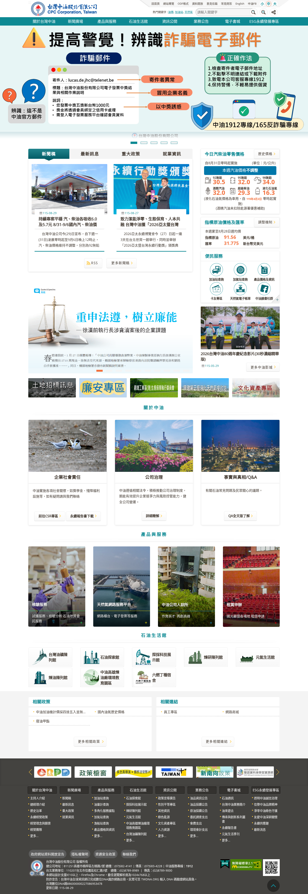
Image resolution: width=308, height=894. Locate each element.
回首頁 (155, 3)
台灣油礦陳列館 (136, 834)
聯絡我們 (129, 854)
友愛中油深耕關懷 (265, 817)
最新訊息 (90, 154)
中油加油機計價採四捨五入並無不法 (63, 712)
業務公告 (201, 21)
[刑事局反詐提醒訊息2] (154, 83)
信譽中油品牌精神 (265, 804)
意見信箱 (212, 3)
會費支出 (196, 823)
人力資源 (164, 830)
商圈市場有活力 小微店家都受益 (109, 371)
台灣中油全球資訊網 (64, 8)
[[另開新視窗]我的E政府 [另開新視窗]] (224, 864)
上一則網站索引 (30, 772)
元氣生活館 (133, 817)
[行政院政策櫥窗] (93, 772)
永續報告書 (229, 828)
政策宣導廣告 (167, 798)
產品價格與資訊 (104, 830)
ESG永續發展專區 (264, 21)
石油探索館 (133, 798)
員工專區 (170, 712)
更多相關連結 (217, 741)
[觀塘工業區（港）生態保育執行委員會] (154, 387)
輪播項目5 (174, 143)
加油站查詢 (101, 798)
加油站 (179, 12)
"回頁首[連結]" (273, 885)
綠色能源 (164, 817)
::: (29, 786)
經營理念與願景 (40, 823)
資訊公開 (169, 21)
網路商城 (232, 712)
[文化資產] (256, 387)
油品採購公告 (199, 804)
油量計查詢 (101, 804)
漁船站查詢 (101, 823)
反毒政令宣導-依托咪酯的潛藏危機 (138, 371)
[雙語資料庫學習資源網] (255, 772)
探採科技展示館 (136, 804)
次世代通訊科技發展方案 (186, 371)
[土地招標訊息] (52, 387)
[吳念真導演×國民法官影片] (133, 772)
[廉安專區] (103, 387)
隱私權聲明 (79, 854)
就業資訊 (172, 154)
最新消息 (260, 830)
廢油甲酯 (42, 721)
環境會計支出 (199, 830)
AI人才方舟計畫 (167, 371)
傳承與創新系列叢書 (233, 819)
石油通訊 (228, 798)
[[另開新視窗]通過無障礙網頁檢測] (246, 864)
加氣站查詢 (101, 817)
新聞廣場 (75, 21)
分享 (274, 12)
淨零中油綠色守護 (265, 811)
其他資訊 (164, 811)
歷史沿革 (36, 811)
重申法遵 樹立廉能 (99, 371)
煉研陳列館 (133, 811)
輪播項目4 (164, 143)
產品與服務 (106, 21)
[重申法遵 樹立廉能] (110, 329)
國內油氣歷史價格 (111, 712)
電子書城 (232, 21)
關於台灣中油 (44, 21)
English (240, 3)
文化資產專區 (167, 823)
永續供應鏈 (261, 823)
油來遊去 (228, 811)
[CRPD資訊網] (52, 772)
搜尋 (254, 12)
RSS (94, 263)
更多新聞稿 (120, 263)
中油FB (252, 3)
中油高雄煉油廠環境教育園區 (138, 825)
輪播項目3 (154, 143)
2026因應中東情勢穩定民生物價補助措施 (176, 371)
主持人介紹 (37, 798)
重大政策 (131, 154)
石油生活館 (138, 21)
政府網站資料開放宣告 (47, 854)
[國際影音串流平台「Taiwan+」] (174, 772)
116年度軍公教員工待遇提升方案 (157, 371)
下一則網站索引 (278, 772)
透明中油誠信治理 (265, 798)
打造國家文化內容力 (119, 371)
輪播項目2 (144, 143)
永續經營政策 (39, 817)
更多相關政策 (89, 741)
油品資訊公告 (199, 798)
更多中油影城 (262, 367)
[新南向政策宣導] (214, 772)
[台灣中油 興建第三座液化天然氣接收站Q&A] (205, 387)
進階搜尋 (264, 12)
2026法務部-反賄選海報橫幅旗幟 (148, 371)
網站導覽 (168, 3)
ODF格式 (183, 3)
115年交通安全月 (128, 371)
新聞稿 (49, 154)
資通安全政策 (105, 854)
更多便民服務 (277, 300)
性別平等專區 (167, 804)
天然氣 (189, 12)
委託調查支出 (199, 817)
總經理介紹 (37, 804)
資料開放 (197, 3)
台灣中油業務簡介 (233, 804)
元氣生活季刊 (230, 834)
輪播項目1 (134, 143)
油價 (170, 12)
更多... (34, 836)
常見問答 (226, 3)
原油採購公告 (199, 811)
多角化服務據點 (104, 811)
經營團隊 (36, 830)
